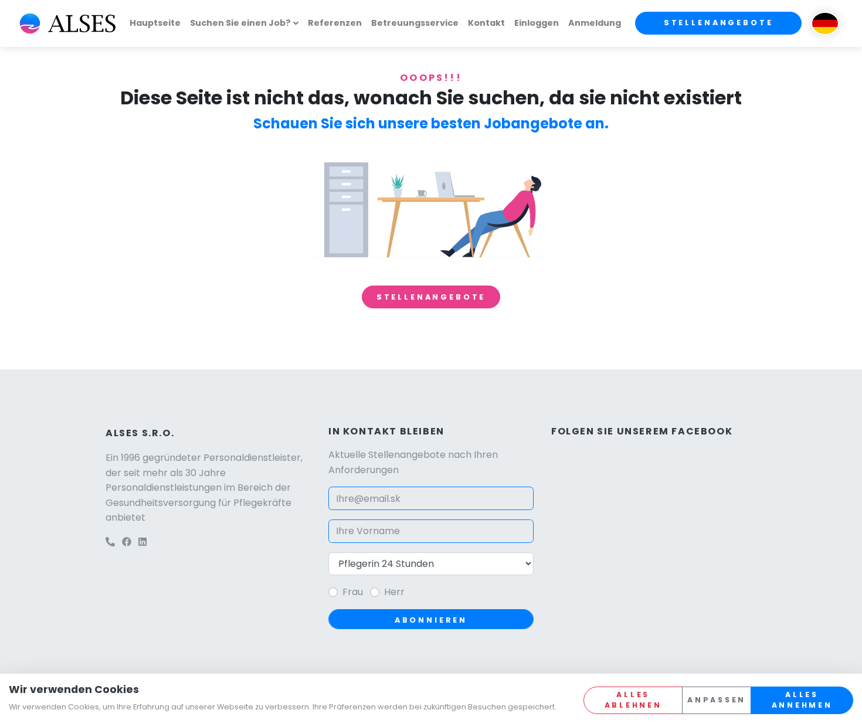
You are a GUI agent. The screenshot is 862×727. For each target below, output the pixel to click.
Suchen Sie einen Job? (240, 23)
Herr (394, 592)
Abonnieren (431, 620)
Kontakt (486, 23)
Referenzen (335, 23)
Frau (352, 592)
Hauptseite (155, 23)
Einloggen (536, 23)
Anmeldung (594, 23)
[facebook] (126, 542)
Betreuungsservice (415, 23)
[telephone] (110, 542)
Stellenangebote (718, 23)
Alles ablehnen (633, 700)
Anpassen (716, 700)
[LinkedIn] (142, 542)
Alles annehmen (802, 700)
